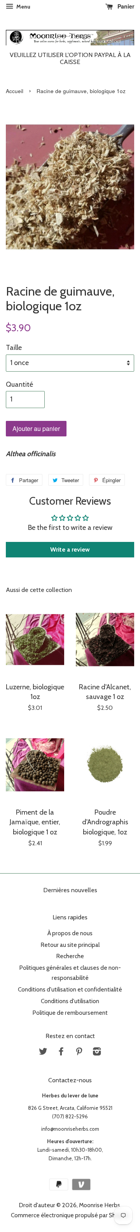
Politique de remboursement (70, 1012)
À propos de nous (70, 933)
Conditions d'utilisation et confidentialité (70, 989)
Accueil (14, 91)
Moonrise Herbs (99, 1205)
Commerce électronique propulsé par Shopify (70, 1215)
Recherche (70, 956)
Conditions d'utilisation (70, 1001)
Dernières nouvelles (70, 890)
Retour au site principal (70, 944)
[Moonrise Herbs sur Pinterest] (79, 1052)
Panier (125, 6)
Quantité (19, 384)
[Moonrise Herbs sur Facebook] (61, 1052)
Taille (14, 347)
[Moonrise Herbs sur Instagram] (97, 1052)
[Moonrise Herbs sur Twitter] (43, 1052)
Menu (22, 6)
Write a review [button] (70, 549)
